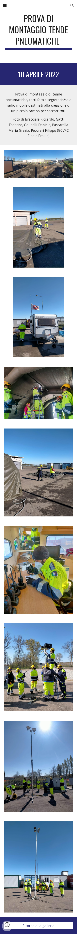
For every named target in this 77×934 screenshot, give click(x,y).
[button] (4, 5)
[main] (38, 31)
